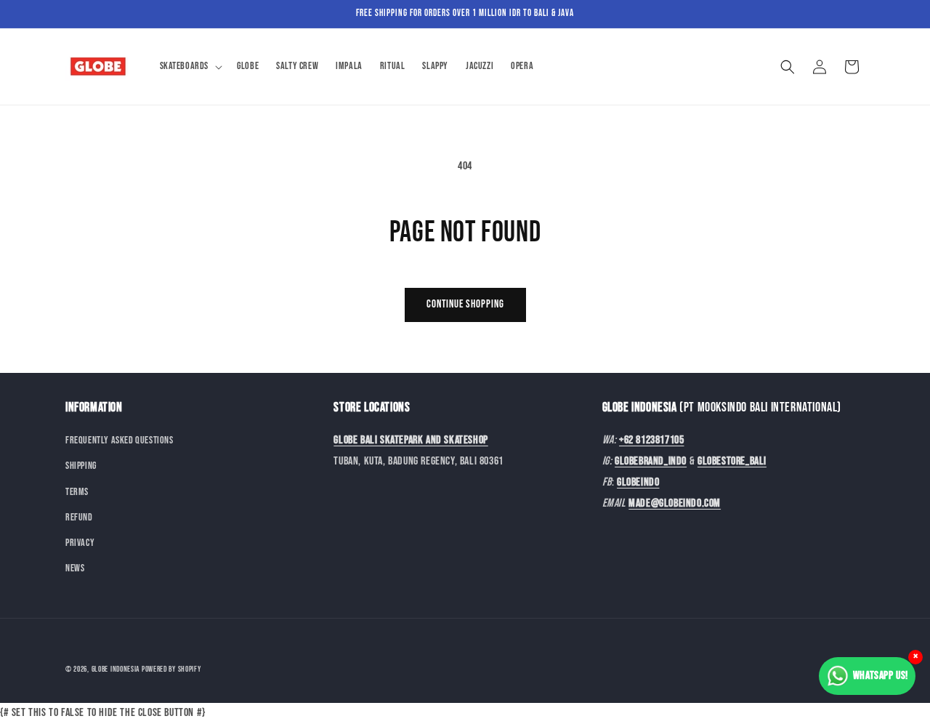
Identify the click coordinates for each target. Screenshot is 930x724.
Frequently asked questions (119, 441)
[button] (190, 66)
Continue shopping (465, 304)
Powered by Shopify (171, 669)
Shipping (81, 466)
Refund (79, 517)
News (74, 569)
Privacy (79, 542)
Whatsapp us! (880, 676)
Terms (77, 492)
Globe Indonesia (116, 669)
